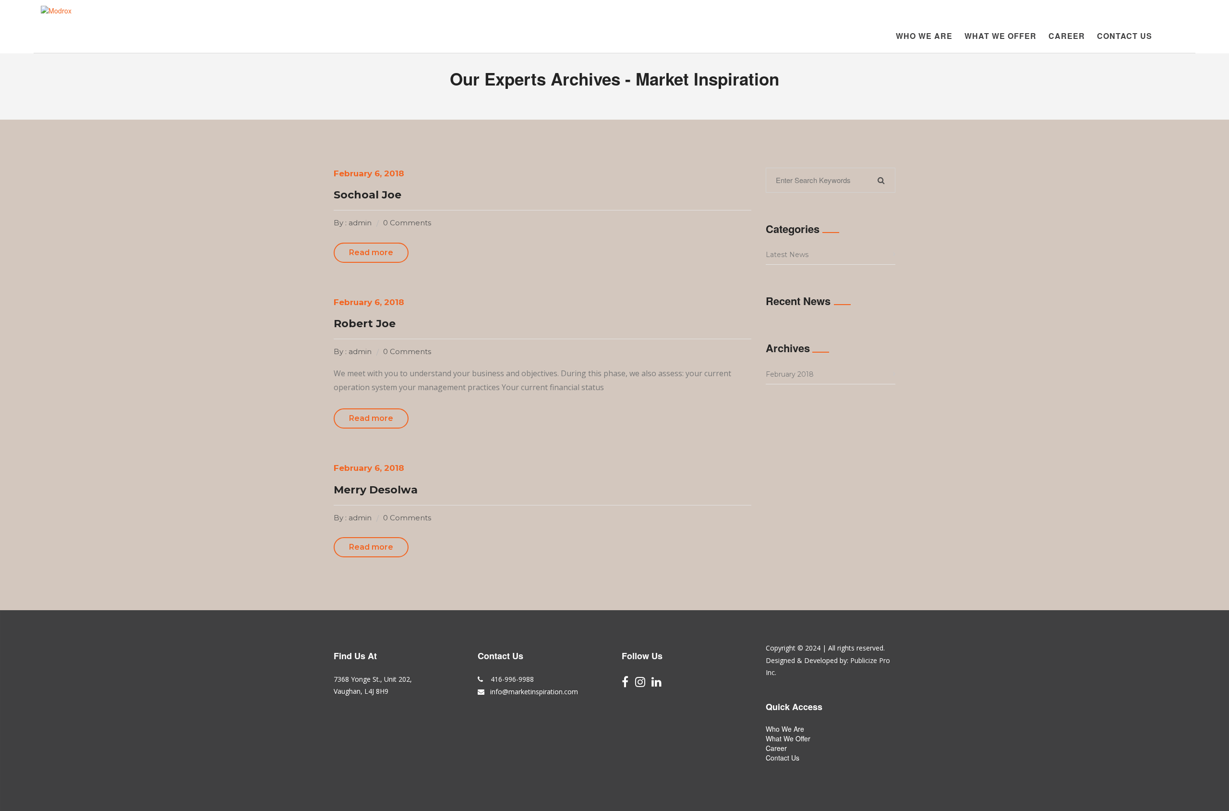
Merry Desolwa (376, 489)
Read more (371, 252)
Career (1066, 35)
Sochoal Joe (367, 194)
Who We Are (924, 35)
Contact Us (1124, 35)
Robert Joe (365, 323)
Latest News (787, 254)
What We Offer (1000, 35)
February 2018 (790, 374)
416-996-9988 (511, 679)
